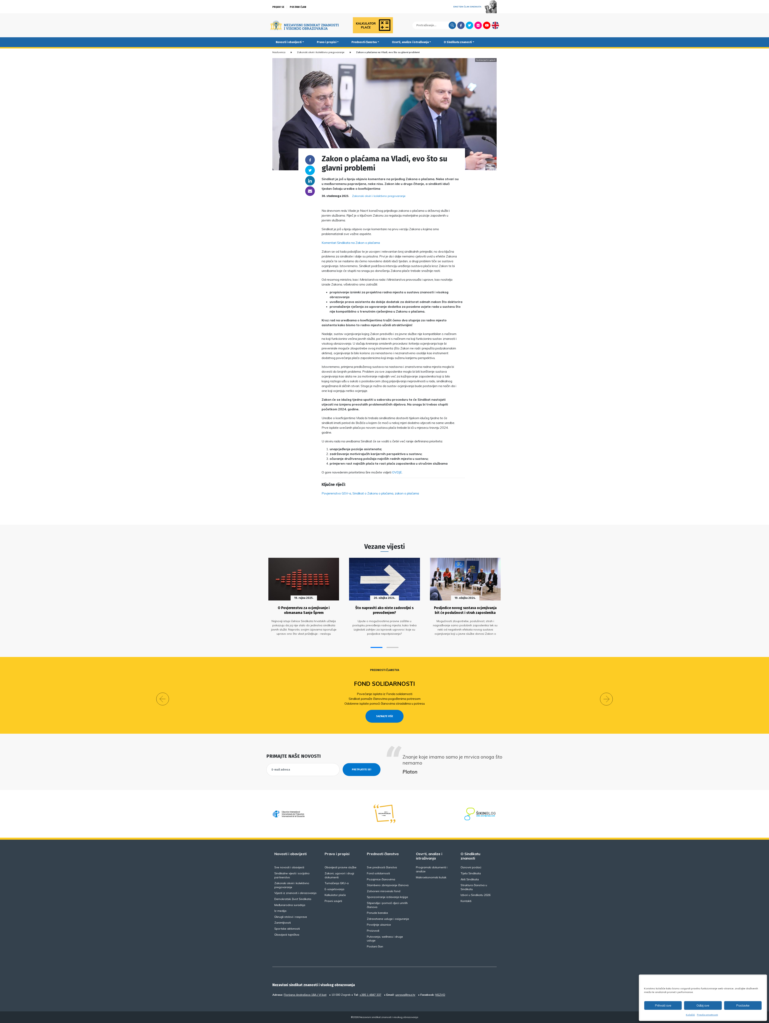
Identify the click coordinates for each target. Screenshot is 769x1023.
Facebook (461, 25)
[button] (376, 647)
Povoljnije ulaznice (379, 924)
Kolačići (690, 1014)
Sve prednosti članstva (382, 867)
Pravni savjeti (333, 901)
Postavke (743, 1005)
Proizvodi (373, 930)
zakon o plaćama (407, 493)
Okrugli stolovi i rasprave (290, 917)
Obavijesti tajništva (286, 934)
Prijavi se (278, 7)
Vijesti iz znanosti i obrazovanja (295, 893)
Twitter (469, 25)
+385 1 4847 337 (370, 995)
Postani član (298, 7)
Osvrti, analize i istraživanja (410, 42)
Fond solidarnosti (384, 683)
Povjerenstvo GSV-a (336, 493)
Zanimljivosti (282, 922)
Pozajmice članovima (381, 879)
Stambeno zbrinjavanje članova (388, 885)
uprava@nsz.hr (405, 995)
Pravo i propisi (326, 42)
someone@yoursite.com (310, 191)
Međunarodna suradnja (289, 905)
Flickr (478, 25)
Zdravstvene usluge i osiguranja (388, 919)
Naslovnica (278, 52)
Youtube (486, 25)
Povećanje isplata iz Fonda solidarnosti (384, 694)
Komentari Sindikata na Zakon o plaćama (351, 243)
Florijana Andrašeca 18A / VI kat (305, 995)
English (495, 25)
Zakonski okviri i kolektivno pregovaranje (320, 52)
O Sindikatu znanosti (458, 42)
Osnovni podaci (471, 867)
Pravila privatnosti (707, 1014)
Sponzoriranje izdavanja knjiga (387, 897)
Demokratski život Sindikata (292, 899)
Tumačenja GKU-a (337, 883)
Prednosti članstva (364, 42)
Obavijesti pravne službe (340, 867)
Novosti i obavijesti (289, 42)
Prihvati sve (663, 1005)
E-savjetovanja (334, 889)
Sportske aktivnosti (287, 928)
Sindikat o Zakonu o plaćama (372, 493)
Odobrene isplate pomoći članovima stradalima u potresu (384, 703)
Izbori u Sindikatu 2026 (475, 895)
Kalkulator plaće (335, 895)
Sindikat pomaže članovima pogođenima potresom (385, 699)
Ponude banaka (377, 913)
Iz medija (280, 911)
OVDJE (397, 472)
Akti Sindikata (470, 879)
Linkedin (310, 181)
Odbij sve (703, 1005)
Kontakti (466, 901)
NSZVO (440, 995)
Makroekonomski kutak (431, 877)
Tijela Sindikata (471, 873)
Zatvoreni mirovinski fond (383, 891)
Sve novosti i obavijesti (289, 867)
